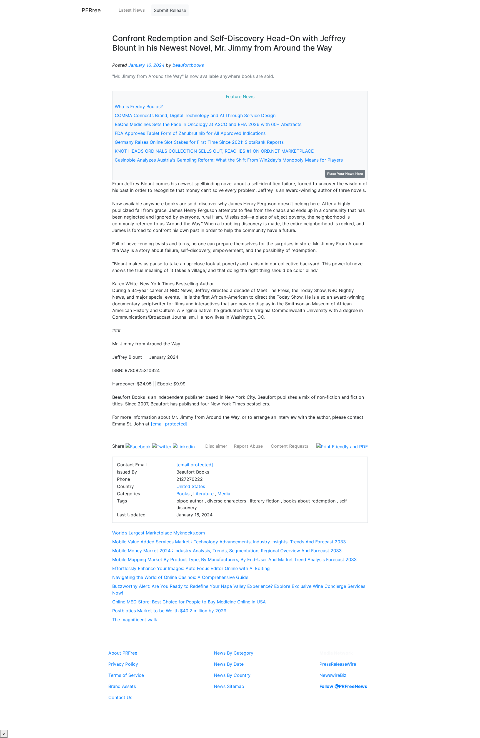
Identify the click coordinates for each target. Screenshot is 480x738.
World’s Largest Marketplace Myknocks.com (158, 533)
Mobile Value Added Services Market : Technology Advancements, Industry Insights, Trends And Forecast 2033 (229, 541)
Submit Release (170, 10)
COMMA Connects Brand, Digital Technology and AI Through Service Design (195, 115)
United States (190, 486)
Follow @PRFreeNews (343, 686)
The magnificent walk (134, 619)
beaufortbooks (188, 65)
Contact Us (120, 697)
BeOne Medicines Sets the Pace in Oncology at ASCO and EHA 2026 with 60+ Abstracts (208, 124)
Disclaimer (216, 446)
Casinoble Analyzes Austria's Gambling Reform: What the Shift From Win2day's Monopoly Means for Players (229, 160)
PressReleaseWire (337, 664)
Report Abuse (248, 446)
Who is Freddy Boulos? (139, 106)
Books (182, 493)
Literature (203, 493)
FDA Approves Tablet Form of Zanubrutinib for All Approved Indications (190, 133)
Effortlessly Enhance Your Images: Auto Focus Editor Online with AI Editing (191, 568)
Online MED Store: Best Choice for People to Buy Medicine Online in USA (189, 602)
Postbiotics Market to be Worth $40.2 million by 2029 (169, 610)
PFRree (91, 10)
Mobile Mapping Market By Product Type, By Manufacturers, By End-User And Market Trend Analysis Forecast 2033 (234, 559)
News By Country (232, 675)
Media (224, 493)
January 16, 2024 (146, 65)
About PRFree (122, 653)
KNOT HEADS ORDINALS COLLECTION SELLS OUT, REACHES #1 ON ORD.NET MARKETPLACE (214, 151)
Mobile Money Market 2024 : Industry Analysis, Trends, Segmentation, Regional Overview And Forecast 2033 (227, 550)
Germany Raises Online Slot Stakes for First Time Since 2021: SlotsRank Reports (199, 142)
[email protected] (169, 424)
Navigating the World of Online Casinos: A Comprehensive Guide (180, 577)
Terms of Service (126, 675)
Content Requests (289, 446)
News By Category (233, 653)
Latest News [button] (132, 10)
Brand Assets (122, 686)
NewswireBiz (332, 675)
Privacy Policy (123, 664)
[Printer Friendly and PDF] (342, 446)
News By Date (229, 664)
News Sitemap (229, 686)
